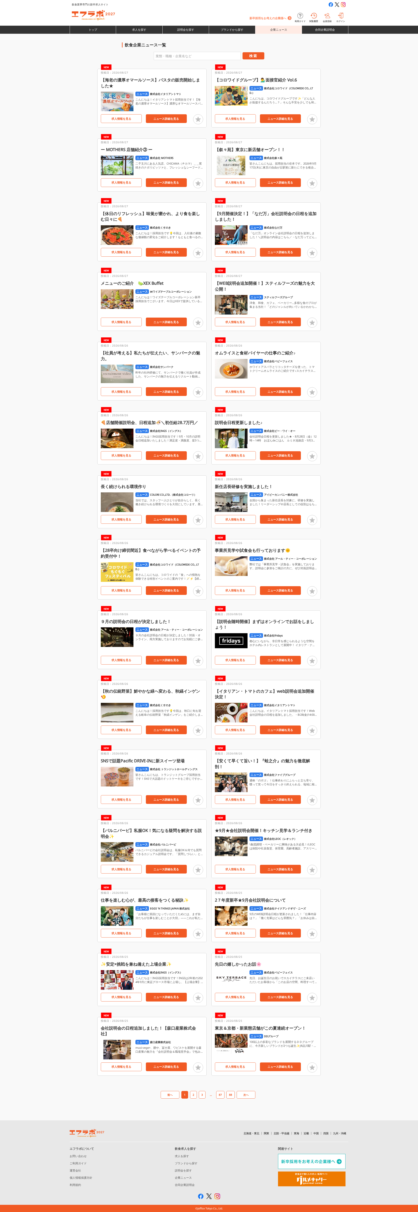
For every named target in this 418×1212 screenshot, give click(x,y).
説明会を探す (185, 30)
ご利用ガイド (78, 1163)
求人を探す (139, 30)
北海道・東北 (251, 1133)
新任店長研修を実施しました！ (244, 486)
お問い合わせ (78, 1156)
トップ (93, 30)
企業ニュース (278, 30)
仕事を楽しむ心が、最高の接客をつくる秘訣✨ (145, 900)
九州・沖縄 (339, 1133)
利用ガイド (300, 21)
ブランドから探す (232, 30)
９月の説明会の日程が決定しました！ (136, 621)
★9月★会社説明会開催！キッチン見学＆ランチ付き (263, 830)
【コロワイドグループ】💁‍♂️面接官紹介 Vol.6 (256, 80)
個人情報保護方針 (81, 1178)
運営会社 (75, 1170)
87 (220, 1095)
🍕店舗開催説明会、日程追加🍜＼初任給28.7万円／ (149, 422)
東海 (296, 1133)
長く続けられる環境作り (123, 486)
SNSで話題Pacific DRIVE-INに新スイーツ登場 (143, 761)
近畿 (306, 1133)
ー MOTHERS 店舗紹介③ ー (126, 149)
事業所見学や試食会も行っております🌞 (252, 550)
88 (230, 1095)
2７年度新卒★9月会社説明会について (250, 900)
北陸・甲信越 (281, 1133)
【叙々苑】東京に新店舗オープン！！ (250, 149)
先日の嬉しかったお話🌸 (238, 964)
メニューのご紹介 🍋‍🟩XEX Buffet (132, 283)
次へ (246, 1095)
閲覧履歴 (313, 21)
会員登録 (327, 21)
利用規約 (75, 1185)
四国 (326, 1133)
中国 (316, 1133)
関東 (266, 1133)
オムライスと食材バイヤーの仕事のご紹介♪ (255, 353)
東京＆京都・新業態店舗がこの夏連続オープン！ (260, 1028)
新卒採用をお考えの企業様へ (267, 18)
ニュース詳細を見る (166, 119)
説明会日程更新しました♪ (239, 422)
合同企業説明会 (325, 30)
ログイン (340, 21)
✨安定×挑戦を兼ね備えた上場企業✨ (136, 964)
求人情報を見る (121, 119)
